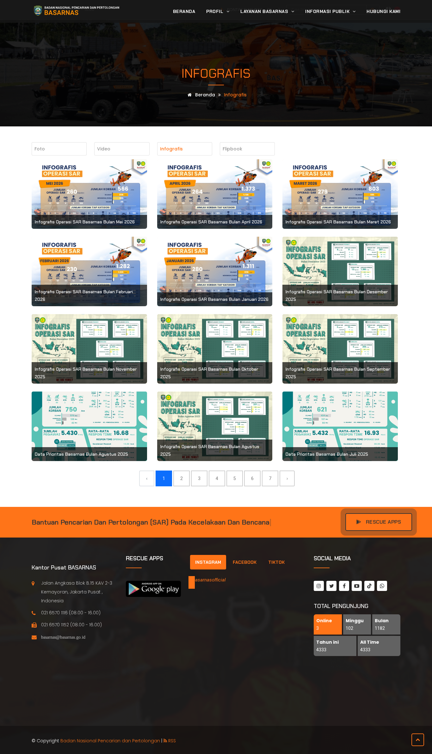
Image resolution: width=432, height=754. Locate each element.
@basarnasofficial (207, 580)
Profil (215, 11)
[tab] (208, 562)
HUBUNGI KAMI (383, 11)
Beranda (184, 11)
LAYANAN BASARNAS (265, 11)
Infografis (216, 73)
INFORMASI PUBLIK (328, 11)
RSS (171, 741)
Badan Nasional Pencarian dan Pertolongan (110, 741)
